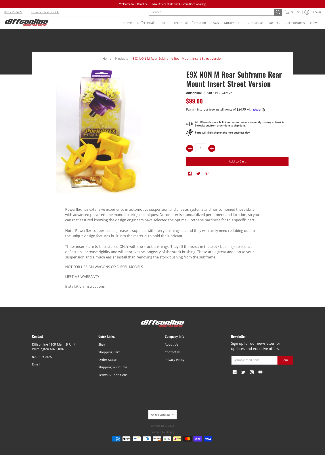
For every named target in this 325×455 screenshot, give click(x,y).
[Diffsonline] (26, 23)
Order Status (107, 360)
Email (36, 364)
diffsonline (194, 93)
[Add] (211, 148)
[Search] (278, 12)
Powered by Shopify (163, 432)
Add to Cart (237, 161)
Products (121, 58)
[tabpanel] (162, 249)
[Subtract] (189, 148)
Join (285, 360)
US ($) (317, 12)
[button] (292, 12)
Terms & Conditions (113, 375)
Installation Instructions (85, 286)
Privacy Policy (174, 360)
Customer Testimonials (45, 12)
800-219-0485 (13, 12)
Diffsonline (157, 426)
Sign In (103, 344)
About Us (171, 344)
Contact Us (173, 352)
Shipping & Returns (112, 367)
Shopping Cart (109, 352)
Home (107, 58)
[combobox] (212, 12)
